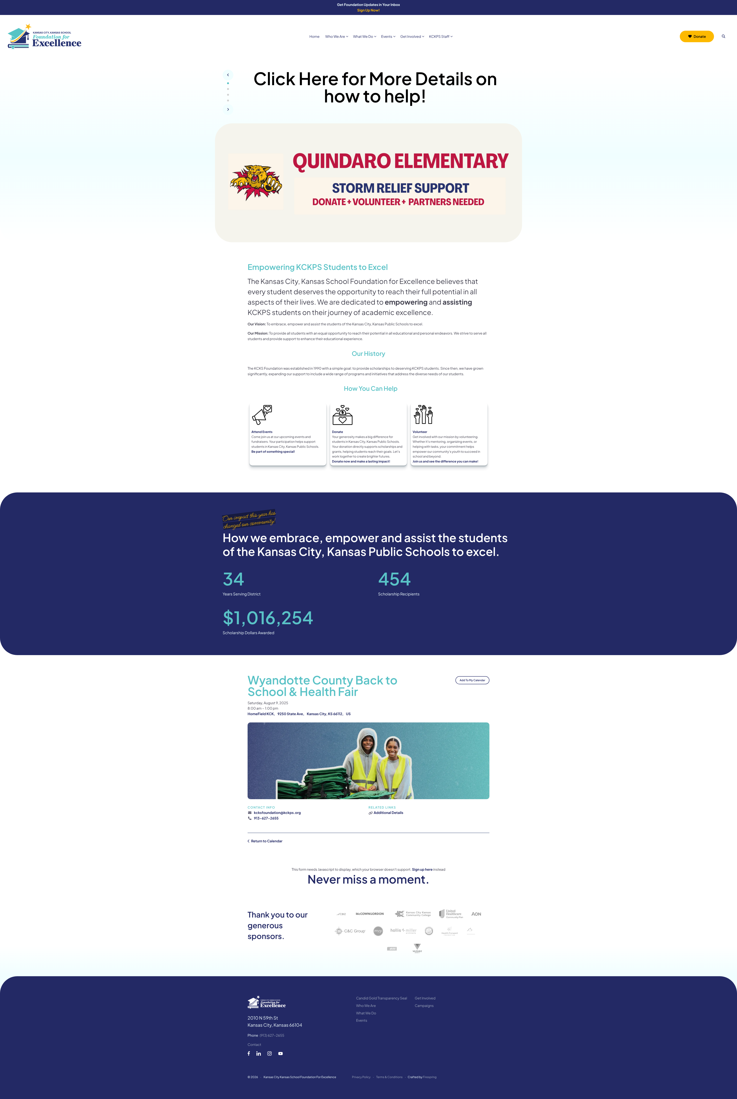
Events (386, 36)
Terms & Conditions (389, 1077)
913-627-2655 (266, 818)
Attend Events (261, 432)
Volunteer (420, 432)
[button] (723, 36)
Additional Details (388, 812)
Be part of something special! (273, 451)
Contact (254, 1044)
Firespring (429, 1077)
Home (314, 36)
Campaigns (424, 1005)
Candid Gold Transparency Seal (381, 998)
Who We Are (335, 36)
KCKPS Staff (439, 36)
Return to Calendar (266, 841)
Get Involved (410, 36)
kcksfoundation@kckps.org (277, 812)
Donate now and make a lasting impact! (361, 461)
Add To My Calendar (472, 680)
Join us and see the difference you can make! (445, 461)
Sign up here (422, 869)
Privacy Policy (361, 1077)
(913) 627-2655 (272, 1035)
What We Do (363, 36)
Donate (700, 36)
